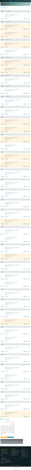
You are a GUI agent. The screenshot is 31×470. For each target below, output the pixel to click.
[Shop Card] (14, 1)
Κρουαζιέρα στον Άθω (14, 453)
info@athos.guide (4, 462)
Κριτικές (2, 454)
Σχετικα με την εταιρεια (4, 450)
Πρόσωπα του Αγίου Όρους (24, 455)
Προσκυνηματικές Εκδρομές (15, 450)
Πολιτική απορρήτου (4, 451)
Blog (1, 455)
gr (16, 1)
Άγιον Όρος (22, 450)
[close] (29, 4)
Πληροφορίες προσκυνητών (5, 453)
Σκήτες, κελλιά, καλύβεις (24, 453)
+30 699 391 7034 (3, 461)
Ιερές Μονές (23, 452)
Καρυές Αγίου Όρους (24, 451)
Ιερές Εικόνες (23, 454)
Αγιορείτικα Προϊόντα (14, 454)
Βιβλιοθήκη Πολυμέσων (24, 456)
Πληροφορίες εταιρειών (4, 452)
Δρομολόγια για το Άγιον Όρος (15, 451)
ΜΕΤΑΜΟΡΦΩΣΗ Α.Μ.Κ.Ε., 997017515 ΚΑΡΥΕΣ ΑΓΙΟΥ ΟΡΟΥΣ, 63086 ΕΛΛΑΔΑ (5, 459)
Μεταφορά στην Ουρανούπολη (15, 452)
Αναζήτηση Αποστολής (14, 455)
